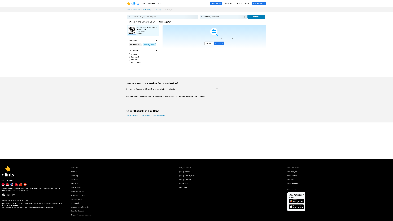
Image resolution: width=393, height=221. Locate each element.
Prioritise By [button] (133, 40)
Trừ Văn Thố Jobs (132, 115)
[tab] (172, 89)
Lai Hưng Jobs (145, 115)
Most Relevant (135, 45)
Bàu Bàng (158, 10)
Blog (159, 4)
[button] (244, 16)
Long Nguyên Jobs (159, 115)
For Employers (258, 4)
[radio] (135, 44)
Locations (136, 10)
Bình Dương (147, 10)
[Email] (14, 195)
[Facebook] (4, 195)
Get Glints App (216, 4)
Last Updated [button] (133, 51)
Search (256, 17)
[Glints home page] (133, 4)
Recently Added (149, 45)
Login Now (219, 43)
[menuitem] (229, 4)
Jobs (143, 4)
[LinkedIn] (9, 195)
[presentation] (133, 4)
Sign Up (208, 43)
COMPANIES (151, 4)
